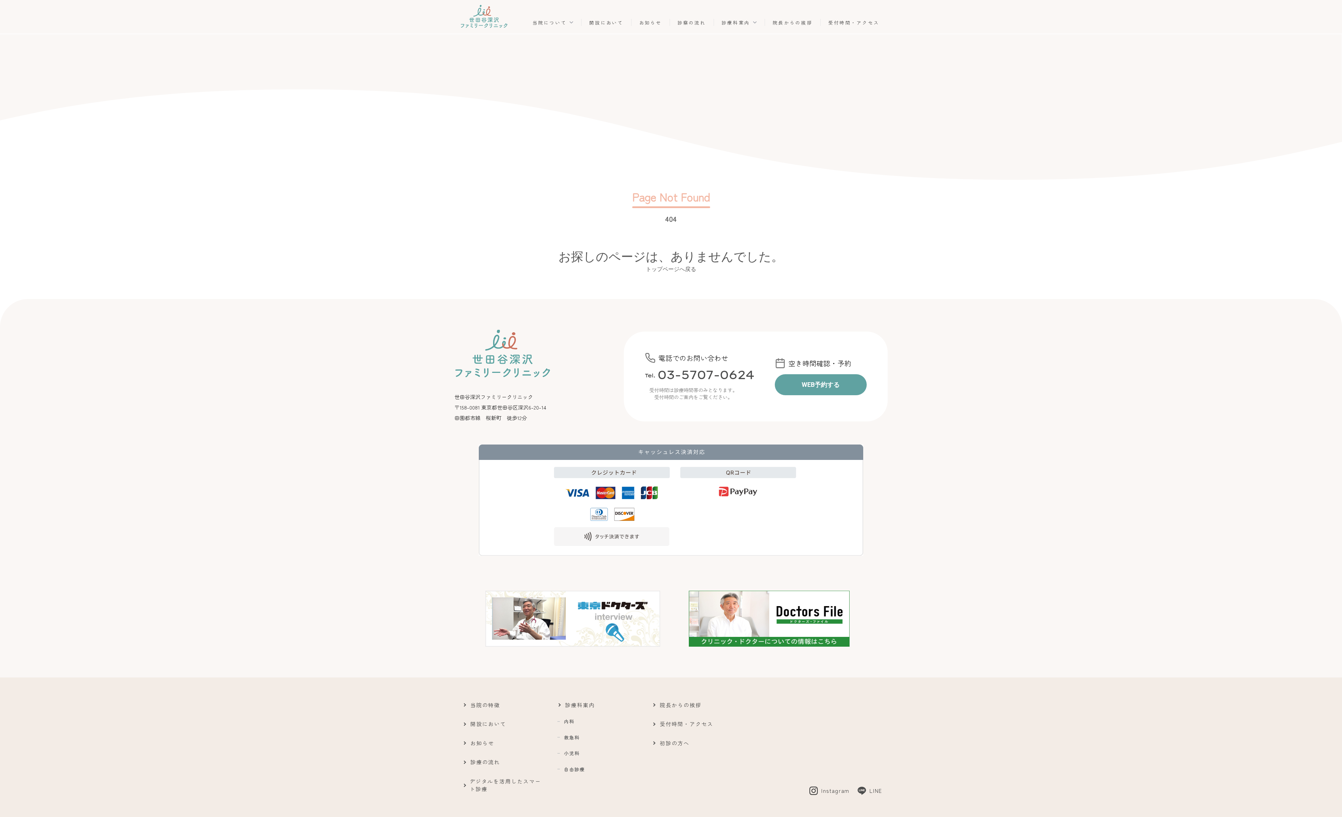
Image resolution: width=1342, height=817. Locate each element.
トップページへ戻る (671, 269)
